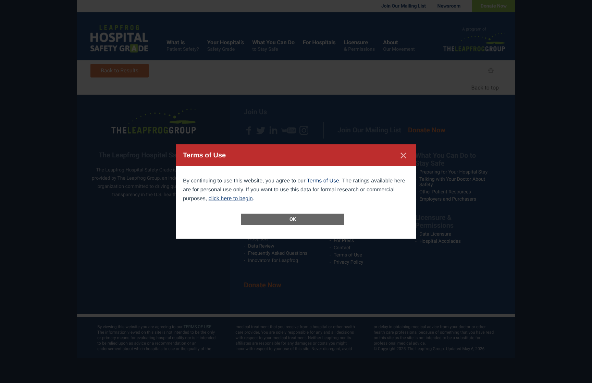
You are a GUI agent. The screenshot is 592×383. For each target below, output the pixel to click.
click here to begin (231, 199)
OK (292, 219)
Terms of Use (323, 181)
